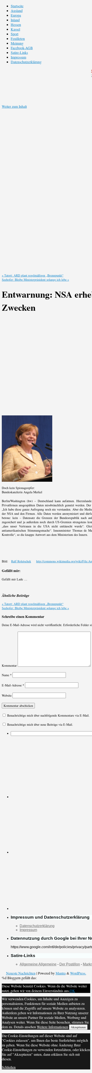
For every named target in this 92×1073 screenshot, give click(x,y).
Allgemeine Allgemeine (38, 964)
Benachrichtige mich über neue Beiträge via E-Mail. (40, 724)
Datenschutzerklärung (26, 61)
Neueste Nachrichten (21, 973)
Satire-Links (19, 52)
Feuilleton (18, 38)
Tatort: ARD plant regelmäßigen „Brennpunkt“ (32, 275)
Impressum (18, 57)
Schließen (9, 1067)
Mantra (61, 973)
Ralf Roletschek (21, 561)
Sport (14, 33)
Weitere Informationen (52, 1026)
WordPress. (78, 973)
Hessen (16, 24)
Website (7, 695)
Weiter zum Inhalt (14, 106)
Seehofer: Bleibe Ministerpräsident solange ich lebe (35, 279)
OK (72, 990)
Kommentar (9, 665)
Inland (15, 20)
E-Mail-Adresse (13, 685)
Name (7, 675)
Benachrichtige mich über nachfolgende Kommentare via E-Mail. (48, 715)
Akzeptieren (78, 1027)
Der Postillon (69, 964)
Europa (16, 15)
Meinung (17, 43)
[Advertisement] (46, 365)
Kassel (15, 29)
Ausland (17, 10)
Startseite (17, 6)
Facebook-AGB (22, 47)
